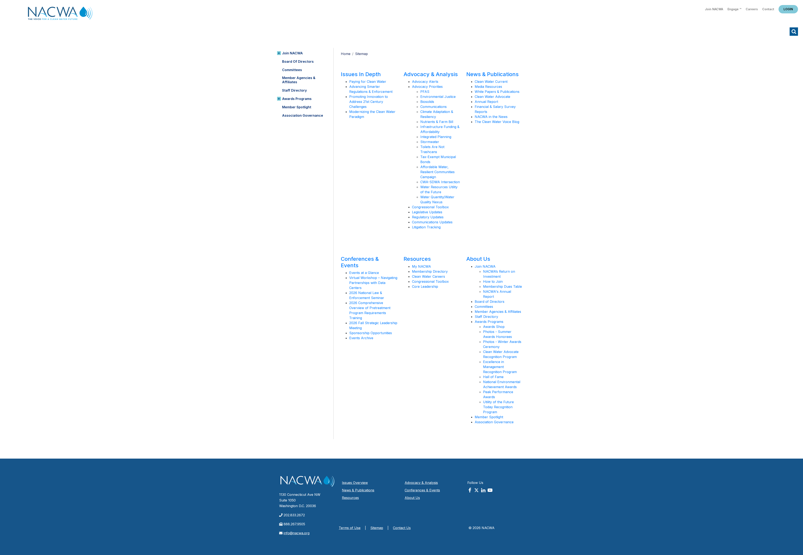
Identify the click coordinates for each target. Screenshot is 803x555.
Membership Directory (430, 271)
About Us (478, 259)
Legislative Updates (427, 212)
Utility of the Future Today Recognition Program (498, 407)
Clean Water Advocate (492, 97)
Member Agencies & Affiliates (298, 80)
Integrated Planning (435, 137)
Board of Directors (298, 61)
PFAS (424, 92)
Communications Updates (432, 222)
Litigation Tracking (426, 227)
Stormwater (429, 142)
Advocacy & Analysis (431, 74)
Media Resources (488, 86)
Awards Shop (494, 327)
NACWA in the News (491, 117)
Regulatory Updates (428, 217)
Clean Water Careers (428, 276)
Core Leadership (425, 286)
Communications (433, 107)
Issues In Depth (361, 74)
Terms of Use (350, 528)
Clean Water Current (491, 81)
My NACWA (421, 266)
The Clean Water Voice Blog (497, 122)
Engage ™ (734, 9)
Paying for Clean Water (367, 81)
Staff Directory (294, 90)
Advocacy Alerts (425, 81)
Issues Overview (355, 483)
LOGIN (788, 9)
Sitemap (376, 528)
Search (794, 31)
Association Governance (302, 115)
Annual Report (486, 102)
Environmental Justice (438, 97)
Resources (417, 259)
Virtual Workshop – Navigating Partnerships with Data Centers (373, 283)
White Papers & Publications (497, 92)
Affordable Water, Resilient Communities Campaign (437, 172)
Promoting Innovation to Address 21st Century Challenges (368, 102)
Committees (292, 70)
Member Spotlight (296, 107)
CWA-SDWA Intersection (440, 182)
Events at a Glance (364, 273)
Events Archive (361, 338)
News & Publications (492, 74)
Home (60, 14)
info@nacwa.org (296, 533)
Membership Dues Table (502, 286)
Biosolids (427, 102)
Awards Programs (297, 99)
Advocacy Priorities (427, 86)
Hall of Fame (493, 377)
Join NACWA (714, 9)
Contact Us (402, 528)
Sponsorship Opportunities (370, 333)
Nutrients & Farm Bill (436, 122)
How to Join (493, 281)
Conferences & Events (360, 262)
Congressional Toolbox (430, 207)
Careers (752, 9)
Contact (768, 9)
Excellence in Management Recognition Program (500, 367)
